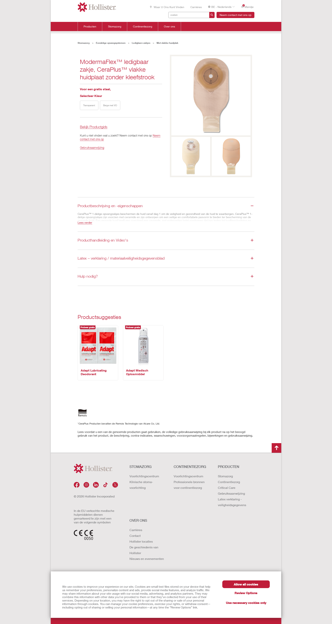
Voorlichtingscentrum (144, 476)
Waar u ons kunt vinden (168, 7)
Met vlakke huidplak (167, 42)
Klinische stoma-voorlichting (141, 484)
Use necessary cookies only (246, 602)
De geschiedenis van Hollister (143, 550)
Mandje (248, 6)
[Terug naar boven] (276, 448)
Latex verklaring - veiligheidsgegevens (232, 502)
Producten (90, 26)
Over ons (169, 26)
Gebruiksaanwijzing (92, 147)
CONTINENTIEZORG (190, 466)
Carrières (196, 7)
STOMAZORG (140, 466)
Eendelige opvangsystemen (110, 42)
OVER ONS (138, 520)
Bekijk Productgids (93, 127)
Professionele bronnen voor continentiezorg (189, 484)
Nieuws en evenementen (146, 558)
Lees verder (85, 222)
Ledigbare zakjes (141, 42)
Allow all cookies (246, 584)
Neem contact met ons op (235, 15)
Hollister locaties (141, 541)
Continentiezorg (142, 26)
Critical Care (226, 487)
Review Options (246, 593)
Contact (135, 535)
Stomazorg (114, 26)
